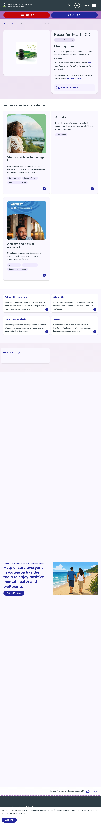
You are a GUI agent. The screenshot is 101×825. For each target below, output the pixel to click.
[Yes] (88, 791)
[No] (95, 791)
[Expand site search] (69, 5)
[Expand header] (94, 5)
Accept (9, 820)
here (90, 62)
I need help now (26, 15)
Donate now (74, 15)
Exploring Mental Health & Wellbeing (20, 807)
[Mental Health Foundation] (17, 5)
